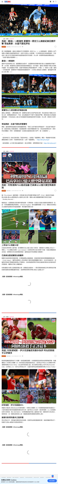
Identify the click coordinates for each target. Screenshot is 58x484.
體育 (7, 38)
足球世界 (12, 38)
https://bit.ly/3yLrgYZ (50, 143)
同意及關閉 (52, 480)
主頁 (4, 38)
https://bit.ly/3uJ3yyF (43, 140)
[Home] (7, 1)
